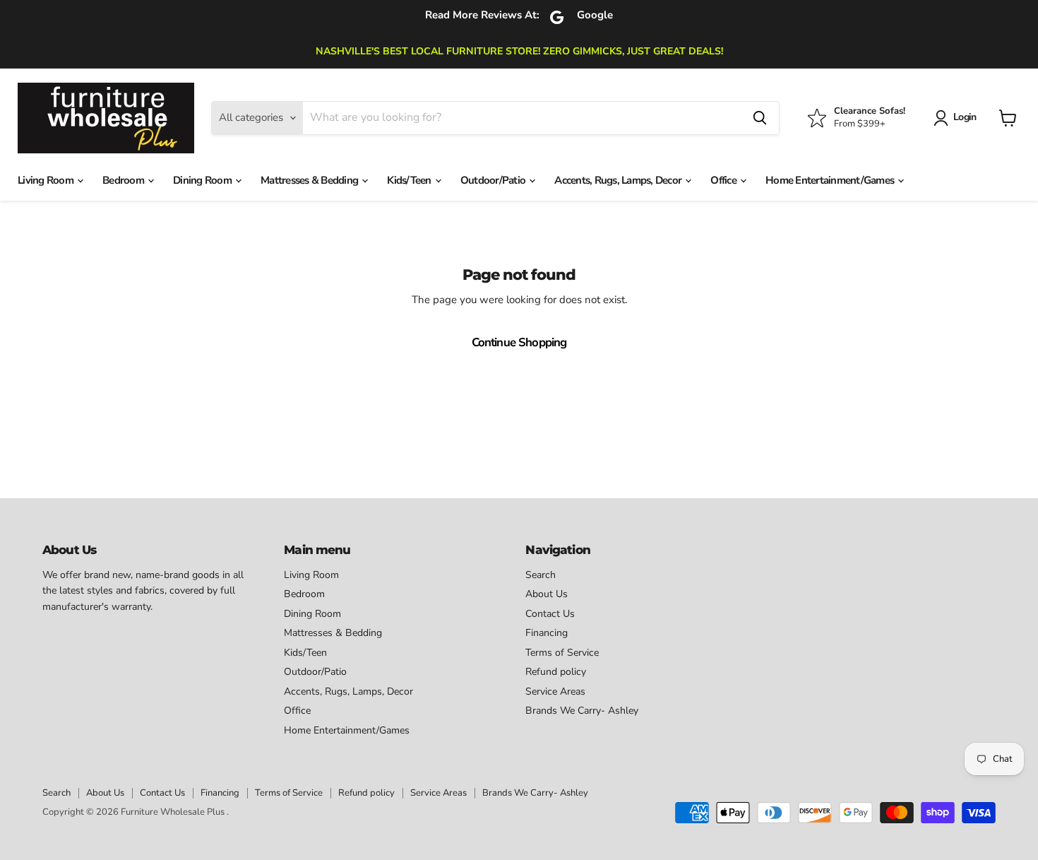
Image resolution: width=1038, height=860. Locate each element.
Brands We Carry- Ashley (581, 710)
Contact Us (550, 613)
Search (540, 575)
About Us (546, 594)
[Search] (760, 118)
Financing (546, 633)
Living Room (47, 180)
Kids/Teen (410, 180)
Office (724, 180)
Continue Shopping (519, 342)
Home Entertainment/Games (830, 180)
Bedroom (124, 180)
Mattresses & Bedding (310, 180)
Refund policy (555, 671)
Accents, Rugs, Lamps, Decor (619, 180)
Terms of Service (562, 652)
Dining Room (203, 180)
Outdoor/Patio (494, 180)
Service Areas (555, 691)
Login (964, 117)
